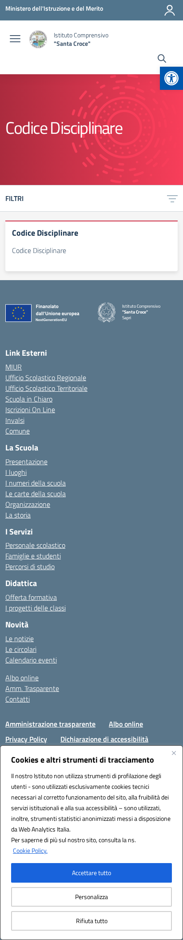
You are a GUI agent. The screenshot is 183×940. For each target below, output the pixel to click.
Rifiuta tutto (91, 920)
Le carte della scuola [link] (35, 493)
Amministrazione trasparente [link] (50, 724)
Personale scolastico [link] (35, 545)
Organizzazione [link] (27, 504)
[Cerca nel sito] (162, 59)
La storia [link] (18, 515)
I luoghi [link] (16, 472)
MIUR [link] (13, 367)
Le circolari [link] (20, 649)
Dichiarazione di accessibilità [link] (104, 739)
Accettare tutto (91, 872)
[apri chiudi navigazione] (15, 39)
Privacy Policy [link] (26, 739)
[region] (91, 842)
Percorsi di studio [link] (30, 566)
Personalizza (91, 896)
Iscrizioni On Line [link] (30, 409)
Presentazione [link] (26, 461)
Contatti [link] (17, 699)
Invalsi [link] (14, 420)
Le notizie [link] (19, 638)
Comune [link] (17, 431)
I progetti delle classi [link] (35, 608)
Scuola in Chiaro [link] (28, 399)
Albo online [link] (22, 677)
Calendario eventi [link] (31, 660)
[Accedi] (170, 10)
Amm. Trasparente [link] (32, 688)
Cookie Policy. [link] (30, 850)
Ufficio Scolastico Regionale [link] (45, 377)
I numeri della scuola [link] (35, 483)
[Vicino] (173, 752)
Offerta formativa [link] (31, 597)
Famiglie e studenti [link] (33, 555)
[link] (171, 78)
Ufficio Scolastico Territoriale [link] (46, 388)
